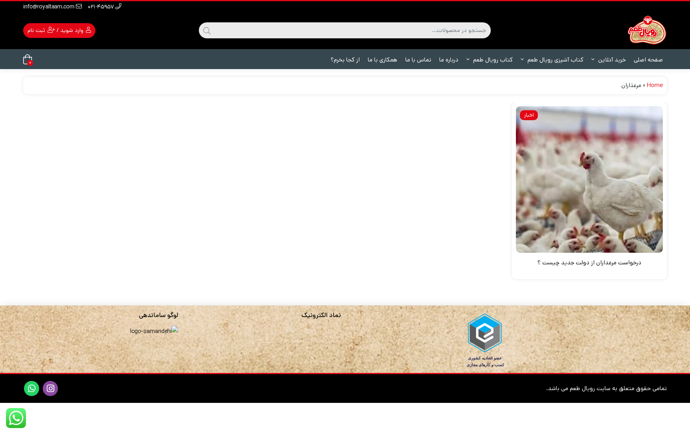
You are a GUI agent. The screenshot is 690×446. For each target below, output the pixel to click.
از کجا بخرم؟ (345, 60)
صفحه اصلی (648, 60)
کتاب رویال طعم (492, 60)
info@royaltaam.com (49, 7)
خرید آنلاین (611, 60)
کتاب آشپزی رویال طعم (554, 60)
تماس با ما (418, 60)
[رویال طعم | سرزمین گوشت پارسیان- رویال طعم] (647, 30)
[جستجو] (207, 30)
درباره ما (448, 60)
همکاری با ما (382, 60)
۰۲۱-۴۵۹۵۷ (101, 7)
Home (655, 85)
